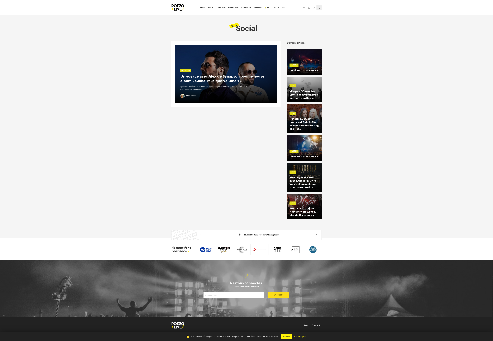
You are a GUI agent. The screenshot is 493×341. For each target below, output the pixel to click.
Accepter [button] (286, 336)
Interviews (233, 8)
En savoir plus (300, 336)
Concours (246, 8)
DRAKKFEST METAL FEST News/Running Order (259, 234)
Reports (212, 8)
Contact (315, 325)
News (202, 8)
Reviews (222, 8)
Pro (283, 8)
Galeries (258, 8)
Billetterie (272, 8)
